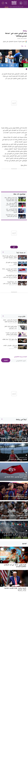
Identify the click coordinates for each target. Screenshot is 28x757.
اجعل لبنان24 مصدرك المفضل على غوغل (14, 41)
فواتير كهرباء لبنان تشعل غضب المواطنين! (10, 327)
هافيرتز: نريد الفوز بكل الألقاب (11, 263)
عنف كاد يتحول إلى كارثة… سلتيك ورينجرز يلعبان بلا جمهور (15, 536)
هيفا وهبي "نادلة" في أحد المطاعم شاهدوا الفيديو (15, 566)
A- (25, 46)
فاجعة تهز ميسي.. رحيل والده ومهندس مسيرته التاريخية (11, 210)
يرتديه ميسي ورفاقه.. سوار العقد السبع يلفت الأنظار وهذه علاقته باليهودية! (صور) (11, 200)
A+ (22, 46)
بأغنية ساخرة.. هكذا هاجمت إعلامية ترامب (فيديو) (15, 589)
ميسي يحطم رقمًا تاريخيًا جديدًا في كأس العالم (11, 215)
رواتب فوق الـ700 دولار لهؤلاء (9, 339)
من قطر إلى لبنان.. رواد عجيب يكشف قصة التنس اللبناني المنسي (11, 205)
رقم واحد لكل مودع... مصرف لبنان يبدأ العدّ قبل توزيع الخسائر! (10, 320)
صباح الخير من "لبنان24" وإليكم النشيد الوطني (11, 333)
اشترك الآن (6, 6)
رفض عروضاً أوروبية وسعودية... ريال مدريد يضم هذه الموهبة (10, 282)
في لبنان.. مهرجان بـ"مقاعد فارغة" (10, 346)
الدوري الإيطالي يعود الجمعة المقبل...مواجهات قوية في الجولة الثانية (9, 256)
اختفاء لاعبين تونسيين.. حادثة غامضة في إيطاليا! (9, 269)
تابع (14, 247)
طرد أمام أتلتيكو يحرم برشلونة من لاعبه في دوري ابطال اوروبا (10, 276)
